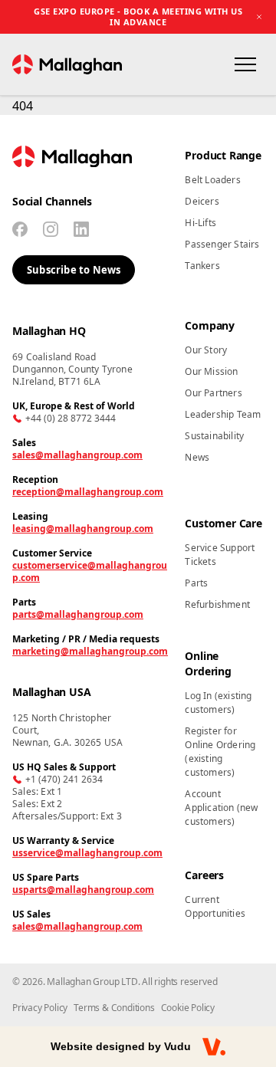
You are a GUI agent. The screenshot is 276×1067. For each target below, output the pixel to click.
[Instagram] (50, 229)
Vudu (177, 1046)
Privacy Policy (39, 1007)
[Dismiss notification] (259, 17)
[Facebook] (20, 229)
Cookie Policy (188, 1007)
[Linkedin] (81, 229)
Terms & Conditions (114, 1007)
